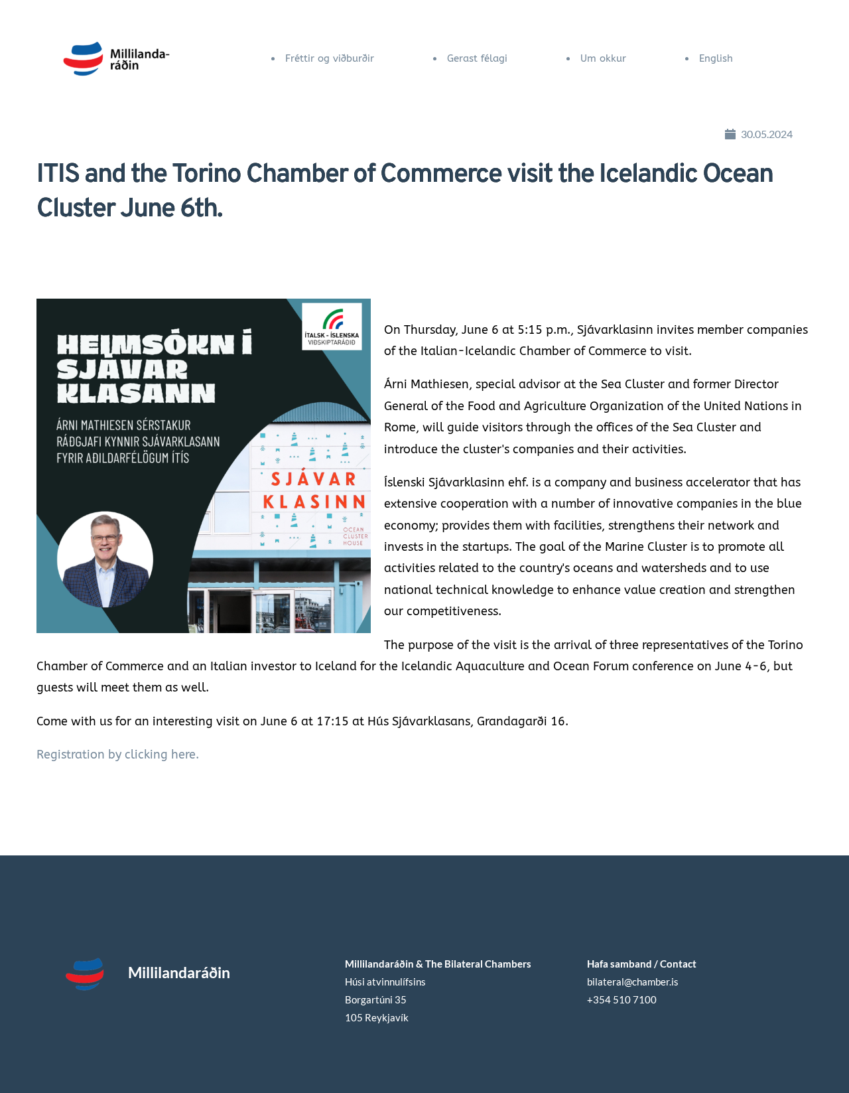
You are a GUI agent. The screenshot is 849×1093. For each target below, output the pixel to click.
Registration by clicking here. (117, 754)
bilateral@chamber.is (634, 981)
